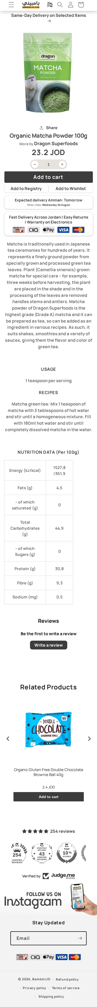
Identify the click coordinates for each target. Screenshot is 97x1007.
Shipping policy (51, 996)
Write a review (48, 645)
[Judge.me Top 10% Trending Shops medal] (73, 853)
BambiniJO (41, 979)
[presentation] (8, 739)
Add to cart (48, 797)
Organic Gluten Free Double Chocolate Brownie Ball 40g (48, 772)
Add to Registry (26, 188)
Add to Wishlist (71, 188)
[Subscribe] (80, 938)
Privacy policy (34, 988)
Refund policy (67, 979)
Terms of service (66, 988)
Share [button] (51, 127)
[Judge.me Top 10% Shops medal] (48, 853)
